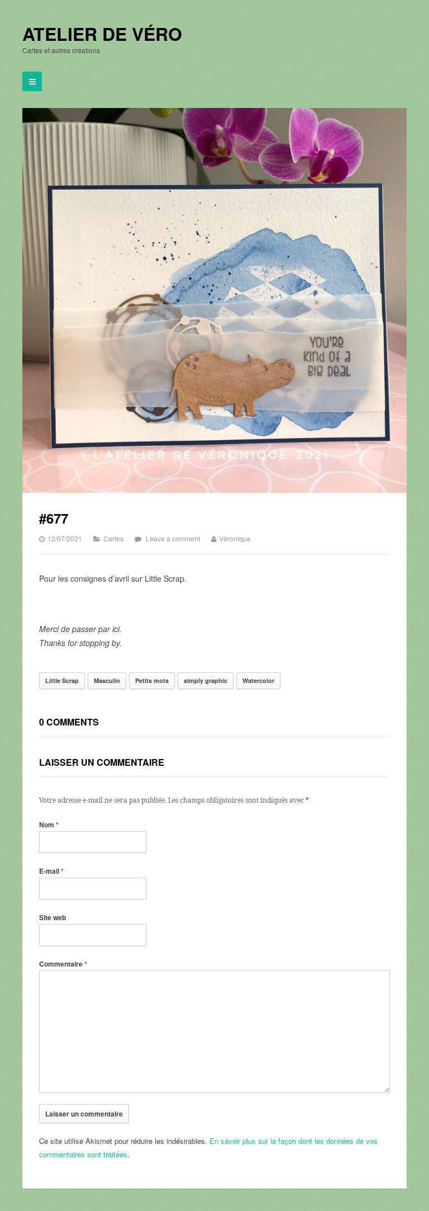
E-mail (51, 871)
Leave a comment (173, 538)
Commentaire (63, 964)
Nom (49, 824)
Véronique (235, 538)
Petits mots (152, 680)
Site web (52, 917)
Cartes (113, 538)
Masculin (107, 680)
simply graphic (205, 680)
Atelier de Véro (102, 34)
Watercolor (258, 680)
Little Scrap (62, 680)
